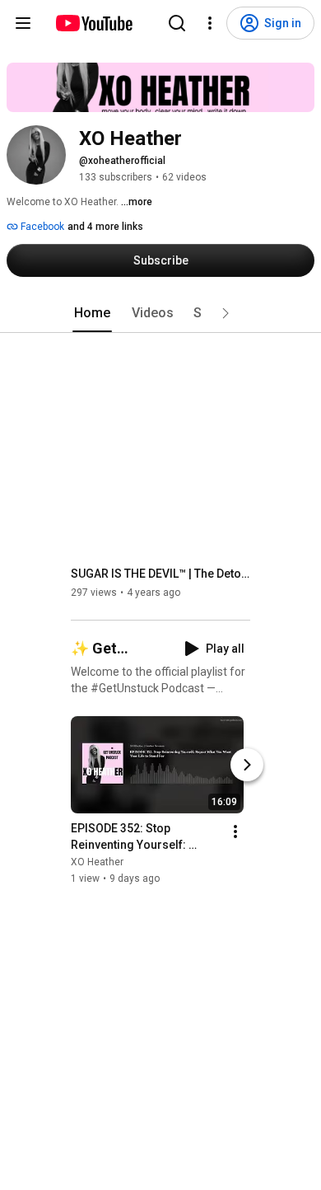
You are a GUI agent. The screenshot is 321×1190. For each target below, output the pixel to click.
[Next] (246, 764)
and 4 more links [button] (105, 226)
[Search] (177, 23)
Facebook (41, 226)
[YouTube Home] (93, 23)
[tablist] (160, 313)
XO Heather (97, 862)
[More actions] (235, 831)
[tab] (92, 313)
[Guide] (23, 23)
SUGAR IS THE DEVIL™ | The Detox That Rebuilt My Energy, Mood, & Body (161, 573)
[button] (225, 313)
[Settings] (210, 23)
